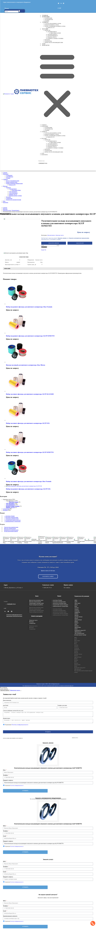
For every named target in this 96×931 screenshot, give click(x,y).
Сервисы (45, 22)
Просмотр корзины (5, 690)
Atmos (76, 604)
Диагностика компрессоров (11, 527)
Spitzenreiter (78, 627)
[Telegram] (58, 3)
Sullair (76, 629)
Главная (45, 15)
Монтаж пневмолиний (10, 528)
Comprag (77, 610)
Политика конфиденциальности (14, 614)
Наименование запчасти (10, 916)
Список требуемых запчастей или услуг (13, 710)
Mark (76, 624)
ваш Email (5, 705)
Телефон (5, 775)
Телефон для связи (62, 705)
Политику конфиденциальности (20, 724)
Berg (76, 606)
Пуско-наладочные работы (11, 531)
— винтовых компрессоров (11, 517)
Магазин (45, 29)
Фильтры (47, 39)
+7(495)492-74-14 (11, 604)
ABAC (76, 600)
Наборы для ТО (52, 37)
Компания (46, 16)
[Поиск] (19, 11)
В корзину (44, 247)
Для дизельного (52, 34)
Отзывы (46, 20)
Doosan (76, 613)
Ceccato (77, 607)
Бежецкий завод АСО (80, 630)
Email (42, 250)
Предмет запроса (8, 780)
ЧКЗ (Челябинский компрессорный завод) (80, 634)
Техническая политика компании (14, 616)
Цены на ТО (50, 27)
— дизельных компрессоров (11, 518)
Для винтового (52, 31)
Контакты (45, 45)
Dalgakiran (77, 612)
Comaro (77, 609)
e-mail (5, 608)
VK (45, 250)
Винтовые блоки (55, 33)
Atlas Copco (77, 603)
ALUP (76, 601)
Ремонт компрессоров (51, 25)
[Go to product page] (49, 293)
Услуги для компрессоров (52, 23)
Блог (43, 43)
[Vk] (61, 3)
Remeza (77, 626)
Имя (4, 770)
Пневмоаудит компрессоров (11, 530)
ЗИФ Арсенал (78, 632)
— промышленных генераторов (12, 521)
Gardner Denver (78, 617)
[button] (7, 8)
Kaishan (76, 623)
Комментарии (6, 718)
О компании (48, 18)
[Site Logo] (20, 93)
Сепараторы (48, 41)
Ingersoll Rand (78, 620)
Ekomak (76, 615)
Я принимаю (16, 724)
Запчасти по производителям (53, 42)
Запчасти (47, 30)
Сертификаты (48, 19)
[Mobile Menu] (39, 169)
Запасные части (60, 235)
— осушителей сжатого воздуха (12, 520)
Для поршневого (52, 35)
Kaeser (76, 621)
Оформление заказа (15, 690)
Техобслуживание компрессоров (54, 26)
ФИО (4, 826)
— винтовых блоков (9, 516)
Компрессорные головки (55, 38)
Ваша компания (7, 700)
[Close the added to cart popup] (20, 690)
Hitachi (76, 618)
